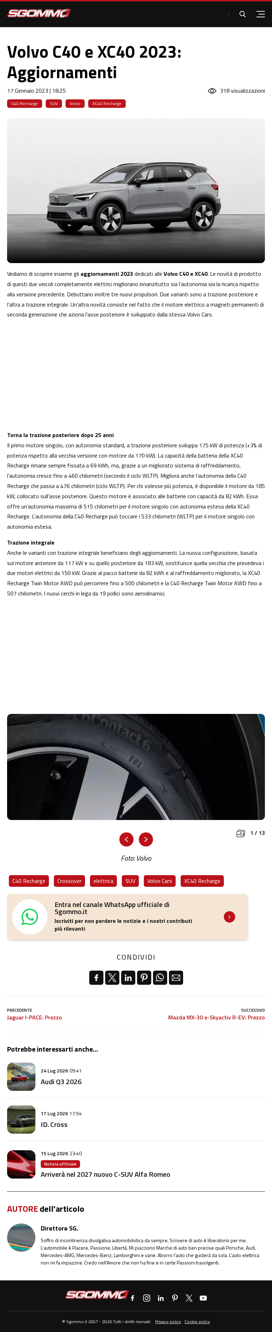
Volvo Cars (159, 881)
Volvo (75, 103)
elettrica (103, 881)
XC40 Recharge (106, 103)
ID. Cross (54, 1124)
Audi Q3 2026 (61, 1081)
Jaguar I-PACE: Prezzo (34, 1017)
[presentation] (126, 839)
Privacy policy (168, 1321)
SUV (54, 103)
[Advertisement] (136, 374)
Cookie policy (197, 1321)
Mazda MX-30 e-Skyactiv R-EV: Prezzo (216, 1017)
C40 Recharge (24, 103)
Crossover (69, 881)
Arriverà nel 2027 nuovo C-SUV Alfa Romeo (105, 1174)
